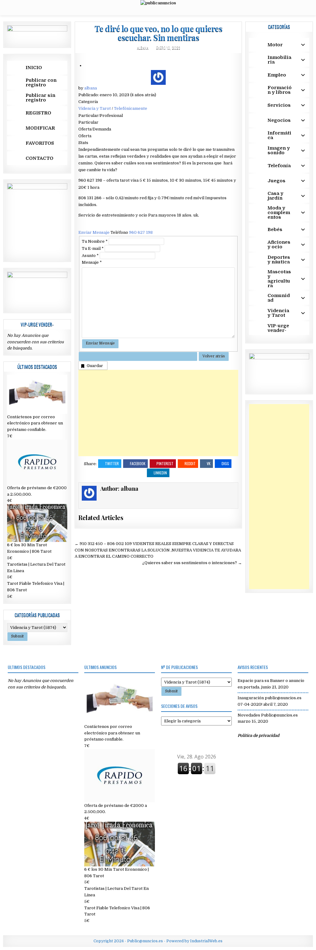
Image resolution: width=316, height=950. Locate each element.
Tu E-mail (93, 248)
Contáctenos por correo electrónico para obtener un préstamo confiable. (35, 423)
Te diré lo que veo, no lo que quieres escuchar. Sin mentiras (158, 33)
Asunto (90, 255)
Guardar (95, 365)
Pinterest (164, 463)
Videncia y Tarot (94, 108)
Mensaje (92, 262)
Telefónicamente (130, 108)
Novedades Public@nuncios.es (268, 715)
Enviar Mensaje (94, 232)
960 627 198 (141, 232)
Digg (225, 463)
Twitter (112, 463)
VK (208, 463)
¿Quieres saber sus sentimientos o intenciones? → (192, 562)
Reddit (190, 463)
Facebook (137, 463)
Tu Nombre (95, 241)
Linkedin (160, 472)
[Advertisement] (158, 413)
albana (142, 47)
